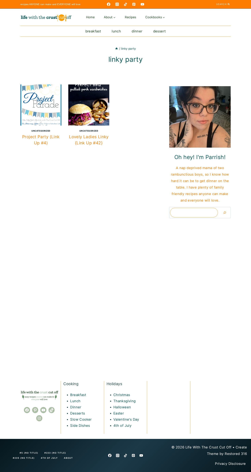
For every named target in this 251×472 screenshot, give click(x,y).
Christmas (121, 395)
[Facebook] (108, 4)
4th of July (122, 426)
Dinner (137, 31)
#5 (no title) (29, 453)
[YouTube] (142, 4)
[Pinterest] (133, 4)
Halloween (122, 407)
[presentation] (40, 105)
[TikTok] (125, 4)
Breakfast (93, 31)
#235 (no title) (24, 458)
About (68, 458)
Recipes (130, 17)
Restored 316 (236, 454)
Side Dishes (80, 426)
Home (90, 17)
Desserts (77, 413)
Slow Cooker (81, 419)
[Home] (116, 48)
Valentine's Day (126, 419)
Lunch (116, 31)
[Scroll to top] (242, 415)
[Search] (225, 212)
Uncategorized (40, 131)
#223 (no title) (55, 453)
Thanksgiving (124, 401)
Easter (118, 413)
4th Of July (49, 458)
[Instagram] (117, 4)
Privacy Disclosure (231, 464)
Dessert (159, 31)
